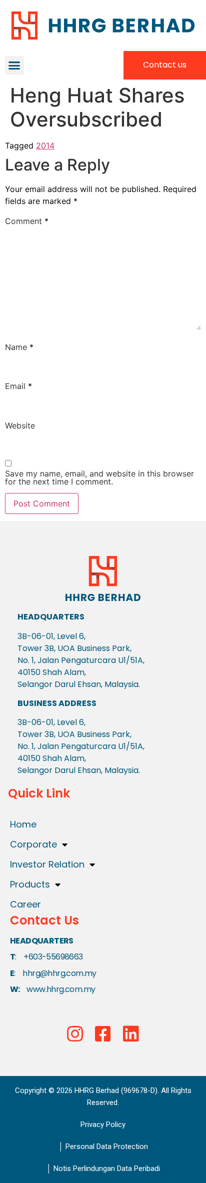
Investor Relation (47, 864)
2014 (45, 145)
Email (18, 386)
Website (20, 426)
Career (25, 904)
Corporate (33, 844)
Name (19, 347)
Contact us (164, 64)
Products (30, 884)
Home (23, 824)
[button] (14, 65)
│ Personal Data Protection (103, 1146)
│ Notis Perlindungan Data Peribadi (103, 1168)
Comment (26, 221)
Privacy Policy (103, 1124)
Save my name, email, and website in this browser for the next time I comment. (99, 478)
